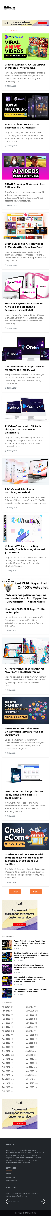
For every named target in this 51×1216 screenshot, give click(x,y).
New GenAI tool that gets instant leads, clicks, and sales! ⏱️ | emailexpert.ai (24, 794)
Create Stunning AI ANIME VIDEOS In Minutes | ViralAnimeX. (25, 66)
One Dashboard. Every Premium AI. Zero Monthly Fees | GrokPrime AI (30, 990)
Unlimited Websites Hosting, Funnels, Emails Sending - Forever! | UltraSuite (25, 549)
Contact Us (10, 1177)
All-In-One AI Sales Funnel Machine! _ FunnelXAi (20, 491)
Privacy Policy (11, 1180)
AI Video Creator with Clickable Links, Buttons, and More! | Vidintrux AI (23, 429)
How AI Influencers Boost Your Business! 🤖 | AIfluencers (23, 126)
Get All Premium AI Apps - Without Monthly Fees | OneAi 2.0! (25, 368)
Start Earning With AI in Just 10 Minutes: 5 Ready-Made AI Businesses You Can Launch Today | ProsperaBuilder (31, 955)
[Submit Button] (42, 1201)
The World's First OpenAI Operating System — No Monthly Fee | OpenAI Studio (29, 967)
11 (16, 30)
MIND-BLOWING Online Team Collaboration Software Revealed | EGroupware (25, 731)
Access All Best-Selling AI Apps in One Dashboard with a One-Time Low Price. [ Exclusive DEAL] (30, 943)
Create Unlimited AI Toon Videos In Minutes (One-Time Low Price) (24, 245)
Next (35, 892)
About (8, 1173)
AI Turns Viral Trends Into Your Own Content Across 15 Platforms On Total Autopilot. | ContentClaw (29, 979)
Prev (16, 892)
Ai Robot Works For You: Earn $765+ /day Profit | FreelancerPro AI (25, 670)
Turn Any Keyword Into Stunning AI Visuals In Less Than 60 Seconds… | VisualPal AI (24, 307)
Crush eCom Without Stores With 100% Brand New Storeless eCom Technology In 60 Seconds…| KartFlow (24, 859)
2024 (12, 30)
